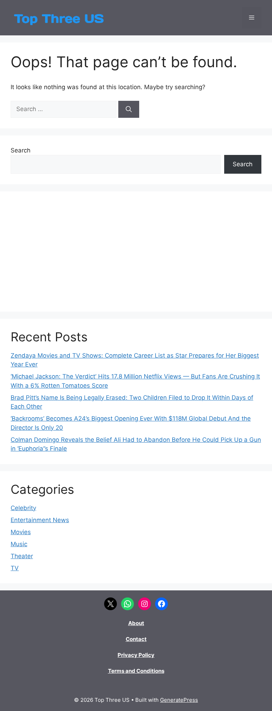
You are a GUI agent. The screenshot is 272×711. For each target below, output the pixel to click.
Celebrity (23, 507)
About (136, 623)
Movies (21, 532)
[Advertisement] (136, 251)
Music (19, 544)
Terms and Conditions (136, 670)
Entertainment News (40, 520)
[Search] (128, 109)
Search (20, 150)
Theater (22, 556)
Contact (136, 639)
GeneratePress (179, 699)
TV (15, 568)
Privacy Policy (136, 655)
